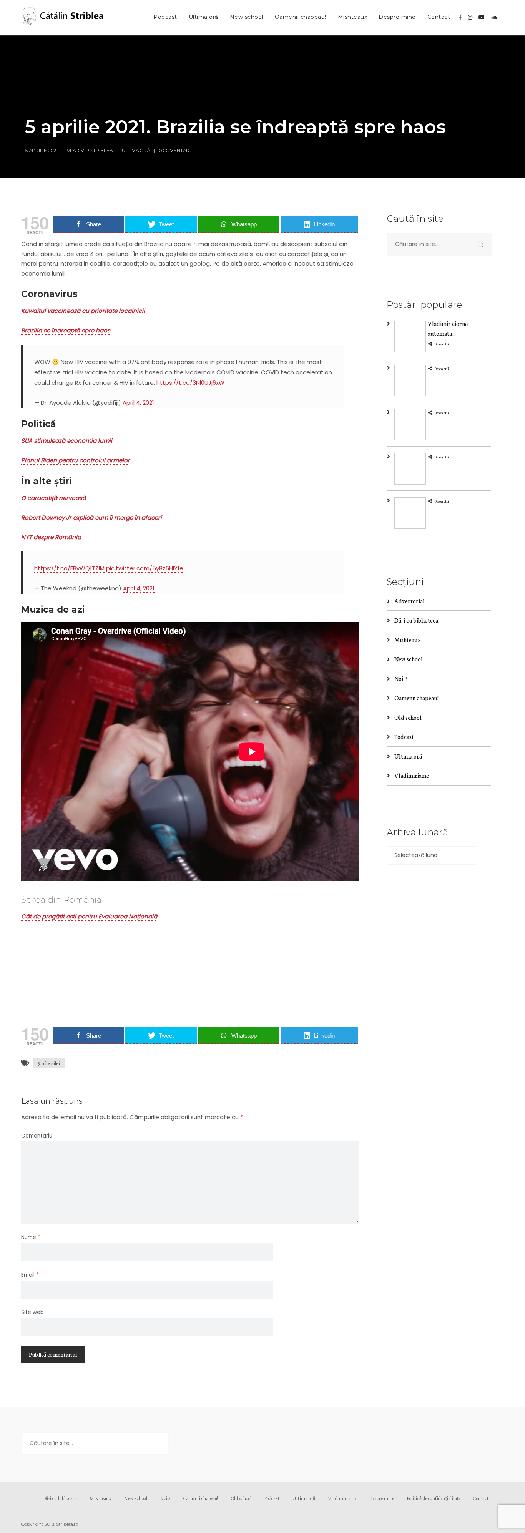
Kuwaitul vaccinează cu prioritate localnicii (83, 311)
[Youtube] (481, 17)
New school (246, 16)
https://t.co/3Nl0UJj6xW (190, 383)
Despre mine (397, 16)
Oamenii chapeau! (300, 16)
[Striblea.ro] (63, 17)
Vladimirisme (411, 775)
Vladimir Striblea (90, 150)
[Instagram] (470, 17)
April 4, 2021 (138, 403)
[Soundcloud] (494, 17)
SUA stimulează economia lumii (66, 441)
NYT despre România (51, 537)
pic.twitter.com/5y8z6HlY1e (144, 568)
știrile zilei (49, 1063)
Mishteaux (352, 16)
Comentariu (36, 1135)
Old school (408, 717)
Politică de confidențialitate (434, 1498)
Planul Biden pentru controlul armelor (75, 460)
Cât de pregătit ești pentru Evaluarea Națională (89, 916)
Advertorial (409, 601)
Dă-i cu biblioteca (416, 620)
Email (30, 1275)
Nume (30, 1237)
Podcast (165, 16)
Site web (32, 1312)
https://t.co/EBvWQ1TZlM (69, 568)
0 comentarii (175, 150)
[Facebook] (460, 17)
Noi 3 (400, 678)
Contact (438, 16)
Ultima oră (203, 16)
